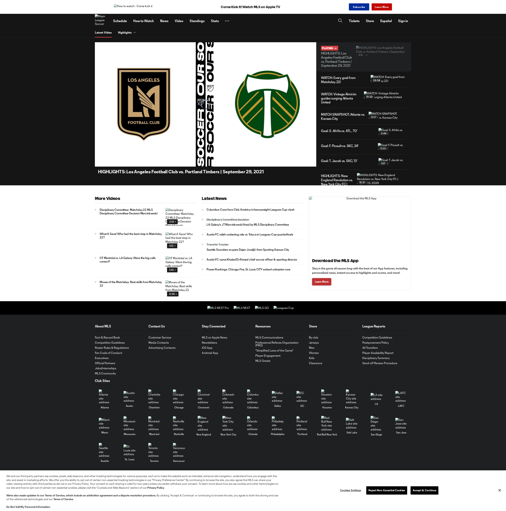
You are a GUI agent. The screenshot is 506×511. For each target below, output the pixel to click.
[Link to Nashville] (179, 423)
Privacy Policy (155, 487)
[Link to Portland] (302, 423)
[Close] (499, 490)
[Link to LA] (376, 397)
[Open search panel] (340, 21)
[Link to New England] (204, 423)
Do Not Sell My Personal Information (28, 506)
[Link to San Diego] (376, 423)
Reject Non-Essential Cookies (386, 490)
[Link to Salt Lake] (352, 423)
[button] (227, 21)
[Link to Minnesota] (129, 423)
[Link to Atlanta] (105, 396)
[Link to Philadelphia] (278, 423)
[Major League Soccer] (101, 21)
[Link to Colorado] (228, 396)
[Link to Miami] (105, 423)
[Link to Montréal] (154, 423)
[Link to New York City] (228, 423)
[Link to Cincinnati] (204, 396)
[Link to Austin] (129, 397)
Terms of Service (55, 495)
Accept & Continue (424, 490)
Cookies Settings (350, 490)
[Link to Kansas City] (352, 396)
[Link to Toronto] (154, 450)
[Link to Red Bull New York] (327, 423)
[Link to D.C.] (302, 397)
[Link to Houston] (327, 396)
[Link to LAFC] (401, 397)
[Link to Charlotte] (154, 396)
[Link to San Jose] (401, 423)
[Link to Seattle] (105, 450)
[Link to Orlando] (253, 423)
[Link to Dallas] (278, 397)
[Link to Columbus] (253, 396)
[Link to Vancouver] (179, 450)
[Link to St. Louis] (129, 450)
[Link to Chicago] (179, 396)
